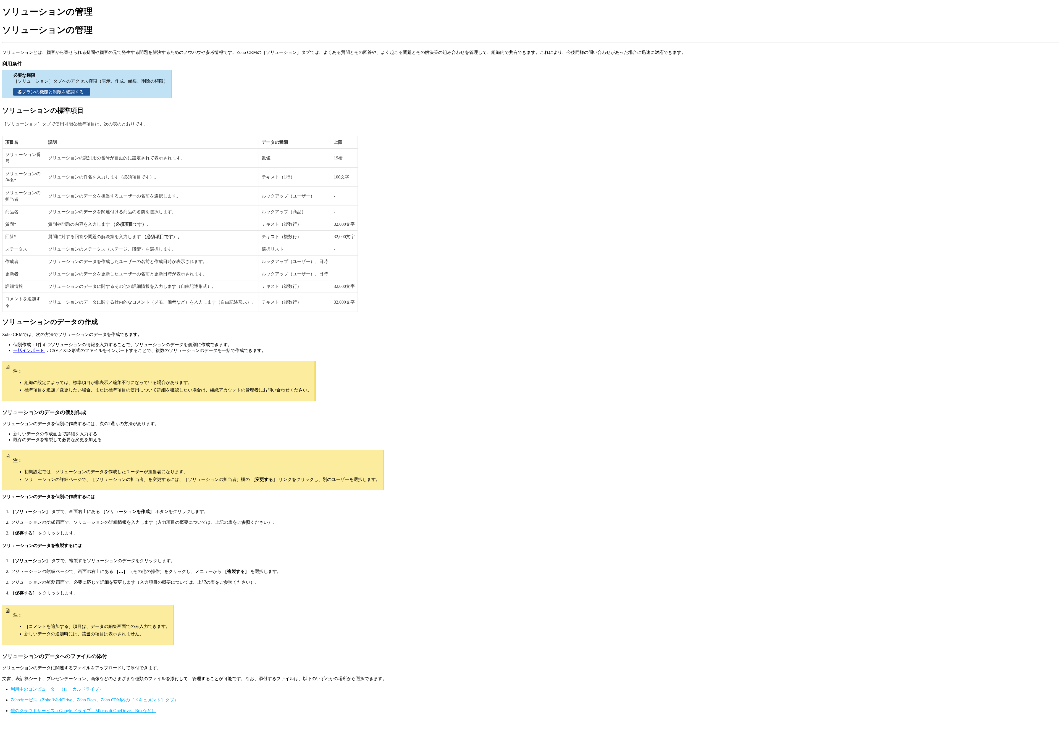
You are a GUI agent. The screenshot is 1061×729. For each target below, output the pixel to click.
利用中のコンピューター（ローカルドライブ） (56, 689)
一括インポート (29, 350)
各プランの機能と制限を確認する (51, 92)
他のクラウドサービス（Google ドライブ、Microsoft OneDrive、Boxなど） (83, 710)
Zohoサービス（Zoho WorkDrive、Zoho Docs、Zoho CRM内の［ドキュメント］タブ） (94, 700)
